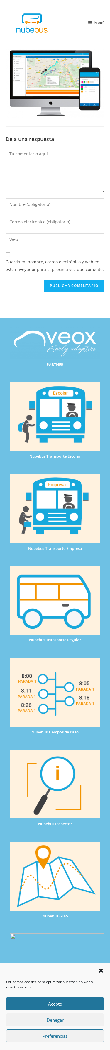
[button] (101, 970)
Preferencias (55, 1036)
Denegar (55, 1020)
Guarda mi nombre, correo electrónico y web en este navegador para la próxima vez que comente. (55, 265)
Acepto (55, 1004)
